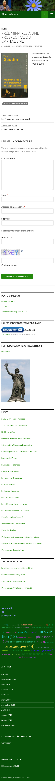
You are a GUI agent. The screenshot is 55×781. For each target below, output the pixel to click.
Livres (4, 29)
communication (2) (41, 625)
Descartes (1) (18, 627)
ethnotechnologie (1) (40, 627)
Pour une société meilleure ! (13, 581)
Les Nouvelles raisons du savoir (16, 117)
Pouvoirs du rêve (8, 530)
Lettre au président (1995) (13, 574)
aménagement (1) (14, 625)
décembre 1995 (8, 725)
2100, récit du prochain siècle (14, 425)
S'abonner (5, 334)
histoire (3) (22, 632)
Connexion (6, 743)
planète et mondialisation (15, 104)
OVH (16, 766)
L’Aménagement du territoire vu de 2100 (19, 451)
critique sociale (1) (8, 627)
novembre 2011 (8, 705)
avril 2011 (5, 710)
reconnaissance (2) (42, 647)
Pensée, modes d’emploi (12, 517)
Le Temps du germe (10, 491)
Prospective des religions (12, 550)
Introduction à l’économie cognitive (16, 445)
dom (18, 46)
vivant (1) (33, 657)
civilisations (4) (27, 624)
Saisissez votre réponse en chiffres (17, 230)
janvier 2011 (6, 720)
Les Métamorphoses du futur (14, 504)
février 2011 (6, 715)
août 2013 (5, 694)
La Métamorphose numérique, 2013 (17, 568)
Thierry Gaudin (9, 14)
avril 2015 (5, 684)
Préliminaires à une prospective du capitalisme (21, 543)
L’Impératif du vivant (10, 471)
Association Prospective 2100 (14, 311)
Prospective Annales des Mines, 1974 (18, 588)
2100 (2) (5, 625)
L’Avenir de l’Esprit (9, 458)
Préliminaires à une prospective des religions (20, 537)
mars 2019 (6, 674)
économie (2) (28, 627)
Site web (5, 218)
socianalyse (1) (6, 654)
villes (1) (27, 657)
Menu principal (51, 14)
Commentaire (8, 158)
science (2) (26, 650)
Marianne (5, 351)
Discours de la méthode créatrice (15, 438)
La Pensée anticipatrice (12, 127)
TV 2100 (5, 306)
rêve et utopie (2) (15, 650)
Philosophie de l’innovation (13, 523)
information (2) (32, 632)
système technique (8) (35, 653)
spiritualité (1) (16, 654)
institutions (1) (22, 637)
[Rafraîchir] (22, 250)
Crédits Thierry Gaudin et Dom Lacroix (15, 777)
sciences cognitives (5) (42, 650)
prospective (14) (19, 646)
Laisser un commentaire (31, 46)
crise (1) (50, 625)
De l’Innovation (8, 432)
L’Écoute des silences (10, 465)
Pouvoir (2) (41, 642)
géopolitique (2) (11, 632)
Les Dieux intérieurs (10, 497)
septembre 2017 (8, 679)
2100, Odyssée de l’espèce (13, 419)
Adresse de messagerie (13, 206)
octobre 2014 (7, 689)
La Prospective (8, 484)
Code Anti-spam (9, 265)
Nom (4, 194)
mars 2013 (6, 700)
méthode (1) (32, 637)
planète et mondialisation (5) (22, 641)
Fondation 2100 (8, 301)
